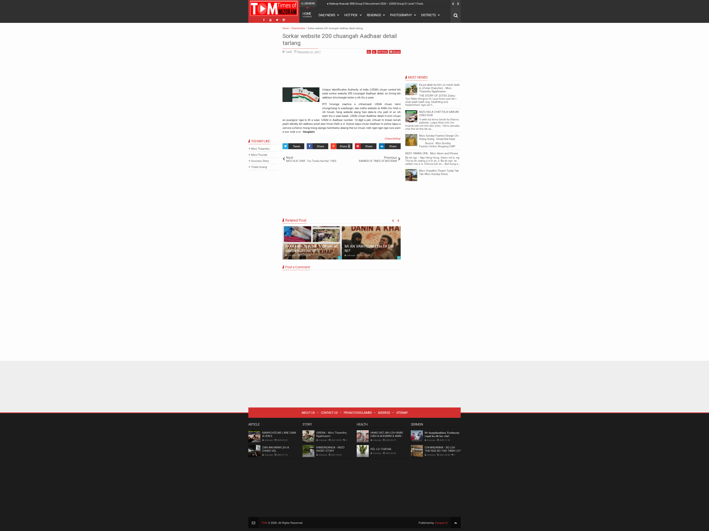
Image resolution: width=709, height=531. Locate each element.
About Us (308, 412)
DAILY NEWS (327, 15)
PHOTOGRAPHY (401, 15)
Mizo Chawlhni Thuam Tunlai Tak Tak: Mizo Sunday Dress (439, 172)
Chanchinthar (393, 138)
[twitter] (277, 20)
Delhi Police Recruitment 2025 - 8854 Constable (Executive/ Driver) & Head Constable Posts (382, 3)
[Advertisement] (341, 71)
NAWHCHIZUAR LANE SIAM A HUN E (279, 434)
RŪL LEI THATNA (381, 449)
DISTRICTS (428, 15)
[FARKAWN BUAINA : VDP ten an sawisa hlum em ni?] (311, 242)
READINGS (374, 15)
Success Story (260, 161)
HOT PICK (350, 15)
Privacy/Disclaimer (358, 412)
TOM (264, 523)
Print (384, 52)
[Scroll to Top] (456, 522)
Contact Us (329, 412)
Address (384, 412)
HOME (307, 15)
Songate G (441, 523)
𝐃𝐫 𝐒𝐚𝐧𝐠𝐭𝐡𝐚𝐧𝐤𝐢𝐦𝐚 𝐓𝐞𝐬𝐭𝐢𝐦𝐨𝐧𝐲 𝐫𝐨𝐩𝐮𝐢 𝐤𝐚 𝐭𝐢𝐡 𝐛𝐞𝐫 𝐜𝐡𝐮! (442, 434)
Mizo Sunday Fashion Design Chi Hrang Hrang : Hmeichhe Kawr (438, 137)
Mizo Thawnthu (260, 148)
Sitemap (402, 412)
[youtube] (270, 20)
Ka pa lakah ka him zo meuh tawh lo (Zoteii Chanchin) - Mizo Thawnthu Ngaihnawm (439, 88)
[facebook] (264, 20)
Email (396, 52)
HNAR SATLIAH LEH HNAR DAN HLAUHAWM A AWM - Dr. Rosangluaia (387, 436)
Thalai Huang (259, 167)
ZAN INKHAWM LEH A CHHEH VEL (275, 449)
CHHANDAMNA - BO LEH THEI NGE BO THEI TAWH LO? (443, 449)
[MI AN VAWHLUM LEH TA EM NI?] (371, 242)
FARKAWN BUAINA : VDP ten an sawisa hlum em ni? (311, 248)
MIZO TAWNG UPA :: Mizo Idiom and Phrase (431, 153)
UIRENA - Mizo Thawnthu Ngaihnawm (331, 434)
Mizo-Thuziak (259, 155)
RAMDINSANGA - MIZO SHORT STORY (330, 449)
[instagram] (284, 20)
